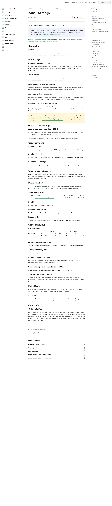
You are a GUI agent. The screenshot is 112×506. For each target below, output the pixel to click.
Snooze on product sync (98, 18)
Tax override (95, 20)
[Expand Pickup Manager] (21, 40)
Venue (93, 13)
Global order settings (96, 29)
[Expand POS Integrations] (21, 43)
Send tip (94, 49)
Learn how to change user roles (51, 34)
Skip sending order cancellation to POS (101, 66)
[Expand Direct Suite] (21, 21)
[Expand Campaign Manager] (21, 12)
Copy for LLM (78, 17)
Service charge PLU (96, 46)
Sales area (94, 73)
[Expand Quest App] (21, 47)
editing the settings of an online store (52, 120)
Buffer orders (95, 58)
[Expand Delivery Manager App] (21, 18)
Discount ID (95, 53)
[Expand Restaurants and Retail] (21, 9)
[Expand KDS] (21, 31)
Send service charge (97, 40)
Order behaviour (95, 55)
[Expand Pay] (21, 37)
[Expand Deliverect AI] (21, 15)
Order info (93, 75)
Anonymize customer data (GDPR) (100, 31)
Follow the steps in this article (36, 39)
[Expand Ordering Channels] (21, 34)
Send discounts (95, 36)
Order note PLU (95, 77)
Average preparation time (98, 60)
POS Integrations (42, 9)
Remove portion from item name (99, 27)
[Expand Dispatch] (21, 25)
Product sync (94, 16)
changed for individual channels (48, 41)
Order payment (94, 33)
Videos (67, 2)
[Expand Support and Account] (21, 50)
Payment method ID (96, 51)
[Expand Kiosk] (21, 28)
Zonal (50, 9)
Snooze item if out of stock (98, 68)
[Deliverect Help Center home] (1, 2)
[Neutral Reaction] (34, 333)
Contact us (74, 2)
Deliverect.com (83, 2)
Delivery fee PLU (96, 44)
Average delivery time (97, 62)
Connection (94, 11)
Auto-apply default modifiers (98, 25)
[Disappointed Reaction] (30, 333)
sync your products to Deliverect (40, 188)
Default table (95, 71)
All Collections (31, 9)
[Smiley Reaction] (38, 333)
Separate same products (98, 64)
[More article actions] (84, 17)
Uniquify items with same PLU (99, 22)
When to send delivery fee (98, 42)
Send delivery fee (96, 38)
